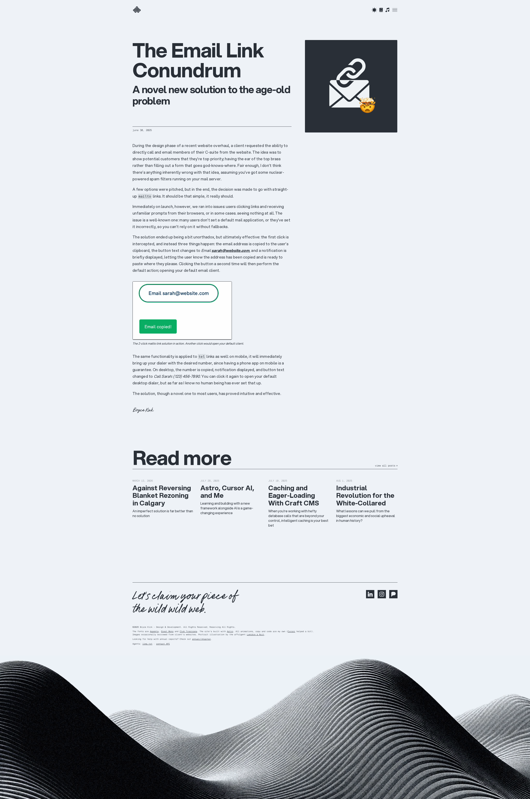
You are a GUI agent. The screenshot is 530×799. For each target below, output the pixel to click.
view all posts (386, 465)
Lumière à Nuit (255, 634)
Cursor (291, 631)
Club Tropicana (188, 631)
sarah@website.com (230, 250)
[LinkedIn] (370, 597)
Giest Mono (167, 631)
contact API (163, 643)
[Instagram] (382, 597)
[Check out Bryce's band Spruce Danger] (387, 10)
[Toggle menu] (394, 10)
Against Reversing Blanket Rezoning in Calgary (161, 495)
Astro (230, 631)
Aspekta (154, 631)
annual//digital (201, 639)
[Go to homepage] (148, 10)
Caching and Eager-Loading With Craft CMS (293, 495)
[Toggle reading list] (381, 10)
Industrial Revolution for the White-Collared (365, 495)
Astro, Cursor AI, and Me (227, 491)
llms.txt (147, 643)
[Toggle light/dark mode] (374, 10)
